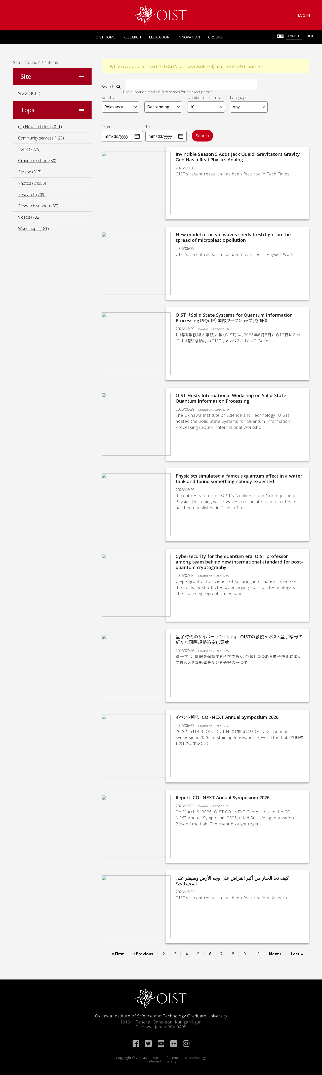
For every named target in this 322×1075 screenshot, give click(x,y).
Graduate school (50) (37, 160)
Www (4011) (29, 93)
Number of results (203, 97)
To (147, 126)
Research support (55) (38, 206)
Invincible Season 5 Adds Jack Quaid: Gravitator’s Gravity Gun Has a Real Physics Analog (238, 157)
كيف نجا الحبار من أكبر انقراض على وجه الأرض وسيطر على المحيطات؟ (232, 880)
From (106, 126)
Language (239, 97)
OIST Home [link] (105, 37)
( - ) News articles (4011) (40, 126)
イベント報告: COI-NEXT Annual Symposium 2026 (227, 717)
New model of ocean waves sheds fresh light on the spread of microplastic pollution (233, 237)
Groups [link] (215, 37)
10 (259, 954)
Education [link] (159, 37)
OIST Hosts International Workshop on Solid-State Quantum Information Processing (231, 398)
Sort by (108, 97)
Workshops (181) (33, 228)
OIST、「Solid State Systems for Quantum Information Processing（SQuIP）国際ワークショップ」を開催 (234, 317)
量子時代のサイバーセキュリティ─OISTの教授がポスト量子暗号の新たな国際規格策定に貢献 (239, 639)
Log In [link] (304, 15)
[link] (161, 14)
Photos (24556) (32, 183)
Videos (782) (29, 217)
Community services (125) (41, 138)
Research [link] (132, 37)
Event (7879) (29, 149)
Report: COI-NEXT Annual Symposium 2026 (222, 797)
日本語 (308, 36)
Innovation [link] (189, 37)
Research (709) (32, 194)
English (294, 36)
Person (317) (30, 172)
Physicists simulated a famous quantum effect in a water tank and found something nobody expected (239, 478)
